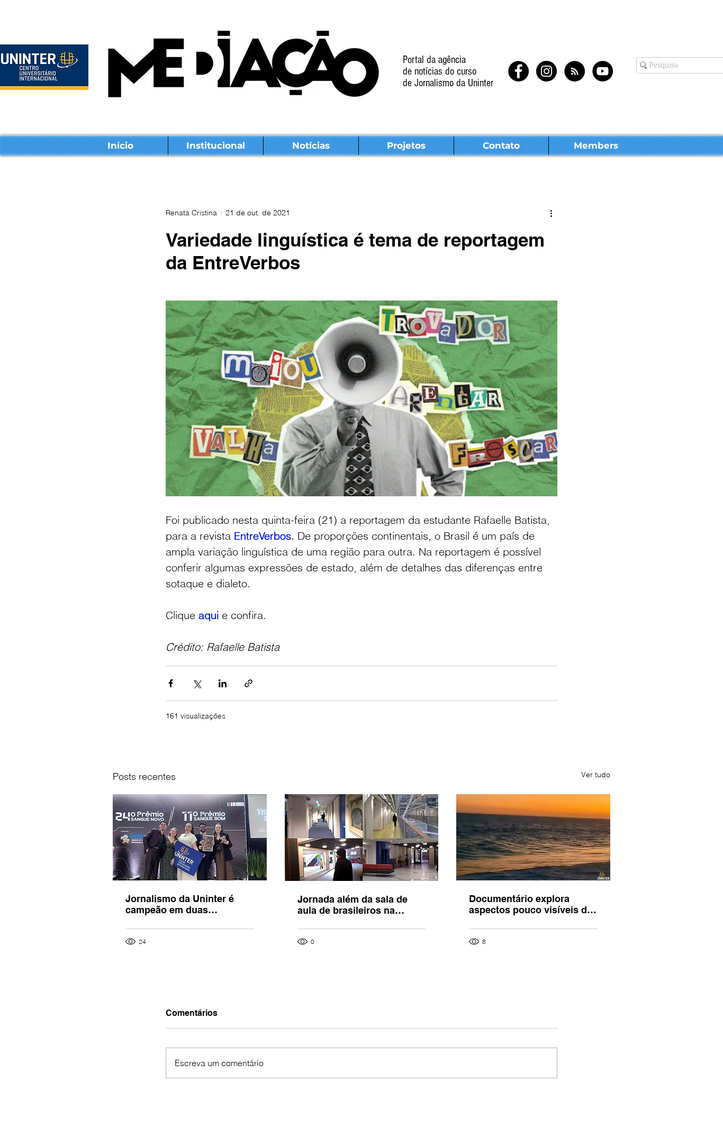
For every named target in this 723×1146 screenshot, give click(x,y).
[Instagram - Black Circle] (546, 71)
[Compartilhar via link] (248, 683)
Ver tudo (595, 774)
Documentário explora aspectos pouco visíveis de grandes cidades (530, 904)
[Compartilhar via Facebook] (171, 683)
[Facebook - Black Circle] (518, 71)
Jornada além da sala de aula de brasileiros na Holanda (352, 905)
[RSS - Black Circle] (574, 71)
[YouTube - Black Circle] (602, 71)
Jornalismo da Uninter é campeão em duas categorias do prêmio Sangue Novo (179, 904)
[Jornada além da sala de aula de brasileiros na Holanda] (362, 837)
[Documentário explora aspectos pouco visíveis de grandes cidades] (533, 837)
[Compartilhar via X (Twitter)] (197, 683)
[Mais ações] (551, 212)
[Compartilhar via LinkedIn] (223, 683)
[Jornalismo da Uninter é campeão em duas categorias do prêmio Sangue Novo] (190, 837)
